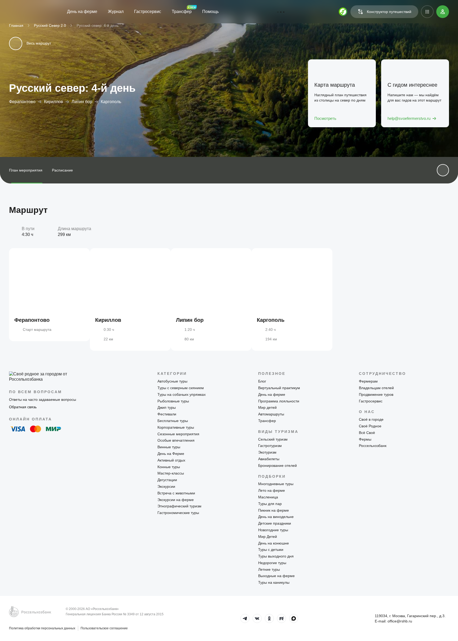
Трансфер (182, 11)
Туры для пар (270, 504)
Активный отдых (171, 460)
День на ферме (82, 11)
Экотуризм (267, 452)
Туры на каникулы (273, 582)
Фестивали (166, 414)
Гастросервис (147, 11)
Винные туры (168, 447)
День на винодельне (276, 517)
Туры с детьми (270, 549)
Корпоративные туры (175, 427)
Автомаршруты (271, 414)
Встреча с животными (176, 493)
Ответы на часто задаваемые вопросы (42, 399)
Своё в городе (371, 419)
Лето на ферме (271, 490)
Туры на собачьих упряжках (181, 394)
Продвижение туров (376, 394)
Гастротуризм (270, 446)
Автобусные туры (172, 381)
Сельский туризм (273, 439)
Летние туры (269, 569)
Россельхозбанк (372, 446)
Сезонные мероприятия (178, 434)
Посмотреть (325, 118)
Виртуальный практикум (279, 388)
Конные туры (168, 467)
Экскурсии (166, 486)
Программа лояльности (278, 401)
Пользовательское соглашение (104, 628)
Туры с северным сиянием (180, 388)
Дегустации (167, 480)
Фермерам (368, 381)
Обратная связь (23, 407)
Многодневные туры (275, 484)
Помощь (210, 11)
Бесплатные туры (172, 421)
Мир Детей (267, 536)
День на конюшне (273, 543)
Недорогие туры (272, 563)
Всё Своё (367, 433)
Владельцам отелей (376, 388)
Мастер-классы (170, 473)
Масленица (268, 497)
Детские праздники (274, 523)
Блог (262, 381)
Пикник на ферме (273, 510)
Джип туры (166, 407)
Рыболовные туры (173, 401)
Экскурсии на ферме (175, 500)
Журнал (116, 11)
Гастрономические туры (178, 513)
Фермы (365, 439)
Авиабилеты (268, 459)
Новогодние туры (273, 530)
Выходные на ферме (276, 576)
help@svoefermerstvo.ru (408, 118)
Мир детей (267, 407)
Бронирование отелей (277, 465)
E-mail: (393, 621)
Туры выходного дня (276, 556)
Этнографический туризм (179, 506)
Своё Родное (370, 426)
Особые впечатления (176, 440)
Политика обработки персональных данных (42, 628)
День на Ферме (170, 453)
